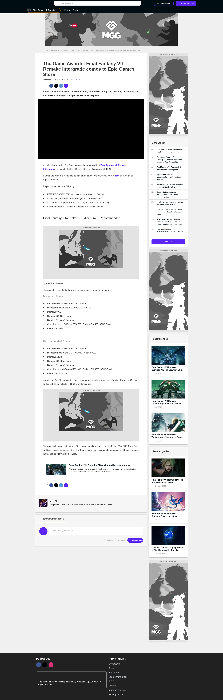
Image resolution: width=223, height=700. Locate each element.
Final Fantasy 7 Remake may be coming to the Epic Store (170, 185)
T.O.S (111, 681)
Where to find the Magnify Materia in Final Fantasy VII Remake (168, 548)
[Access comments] (66, 86)
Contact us (114, 663)
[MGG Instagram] (51, 664)
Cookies (113, 685)
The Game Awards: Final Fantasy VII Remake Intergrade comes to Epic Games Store (169, 159)
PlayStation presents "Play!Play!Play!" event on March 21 (170, 231)
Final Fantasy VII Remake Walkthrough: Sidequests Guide (167, 436)
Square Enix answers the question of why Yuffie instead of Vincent (170, 177)
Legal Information (118, 677)
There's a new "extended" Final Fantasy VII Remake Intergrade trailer (169, 211)
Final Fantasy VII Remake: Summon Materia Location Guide (168, 368)
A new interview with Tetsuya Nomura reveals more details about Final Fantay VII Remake (169, 221)
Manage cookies (117, 690)
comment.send (136, 540)
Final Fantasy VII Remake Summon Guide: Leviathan (165, 515)
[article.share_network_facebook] (51, 86)
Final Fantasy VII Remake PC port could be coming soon (100, 465)
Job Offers (114, 672)
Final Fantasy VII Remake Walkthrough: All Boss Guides (166, 402)
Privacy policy (116, 694)
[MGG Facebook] (38, 664)
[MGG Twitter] (44, 664)
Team (111, 668)
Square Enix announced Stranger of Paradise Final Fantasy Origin (167, 194)
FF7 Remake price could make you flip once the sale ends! (169, 151)
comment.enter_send (116, 540)
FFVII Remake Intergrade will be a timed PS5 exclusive (170, 203)
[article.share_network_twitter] (56, 86)
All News (168, 242)
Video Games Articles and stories (57, 51)
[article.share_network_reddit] (61, 86)
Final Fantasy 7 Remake (79, 51)
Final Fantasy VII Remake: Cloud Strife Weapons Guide (167, 481)
